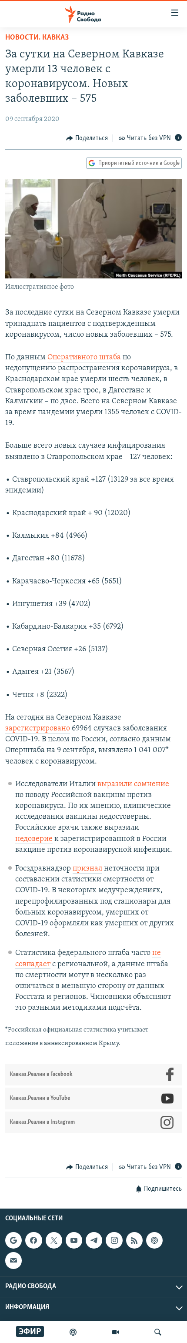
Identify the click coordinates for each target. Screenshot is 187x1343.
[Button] (87, 138)
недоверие (34, 839)
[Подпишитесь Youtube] (74, 1240)
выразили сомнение (133, 784)
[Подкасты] (154, 1240)
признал (87, 869)
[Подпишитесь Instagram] (114, 1240)
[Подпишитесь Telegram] (94, 1240)
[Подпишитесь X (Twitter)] (54, 1240)
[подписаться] (13, 1261)
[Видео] (116, 1332)
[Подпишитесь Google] (13, 1240)
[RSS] (134, 1240)
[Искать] (158, 1332)
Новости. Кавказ (37, 38)
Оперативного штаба (84, 358)
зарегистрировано (37, 729)
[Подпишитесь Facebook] (33, 1240)
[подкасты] (73, 1332)
